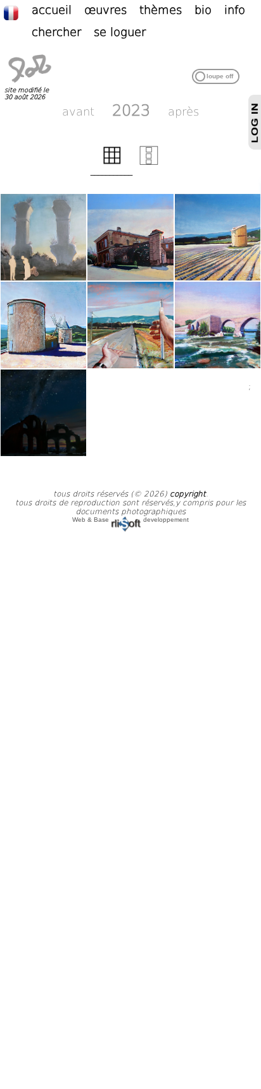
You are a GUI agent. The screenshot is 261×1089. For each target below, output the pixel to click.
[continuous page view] (148, 162)
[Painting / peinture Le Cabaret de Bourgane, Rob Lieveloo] (130, 237)
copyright (188, 494)
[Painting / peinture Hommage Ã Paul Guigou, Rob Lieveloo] (130, 325)
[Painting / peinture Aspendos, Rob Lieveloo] (43, 237)
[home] (29, 82)
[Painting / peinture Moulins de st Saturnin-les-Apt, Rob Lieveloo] (43, 325)
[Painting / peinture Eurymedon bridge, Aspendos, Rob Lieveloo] (217, 325)
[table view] (112, 162)
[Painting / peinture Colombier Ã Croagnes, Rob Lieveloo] (217, 237)
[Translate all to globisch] (17, 12)
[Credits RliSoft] (126, 519)
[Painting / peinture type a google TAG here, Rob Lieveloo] (43, 413)
